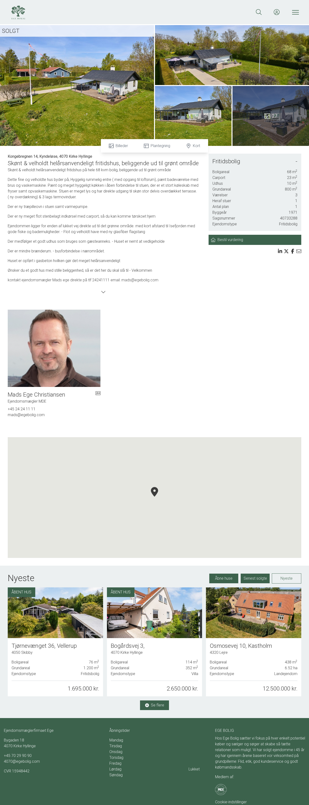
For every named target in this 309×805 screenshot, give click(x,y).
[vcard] (98, 397)
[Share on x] (286, 251)
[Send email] (298, 251)
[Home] (82, 12)
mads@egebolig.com (26, 415)
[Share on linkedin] (280, 251)
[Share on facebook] (292, 251)
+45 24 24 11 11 (21, 409)
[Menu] (294, 12)
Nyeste (287, 578)
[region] (154, 497)
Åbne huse (223, 578)
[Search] (259, 12)
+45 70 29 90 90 (18, 755)
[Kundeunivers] (276, 12)
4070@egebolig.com (22, 761)
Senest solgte (255, 578)
